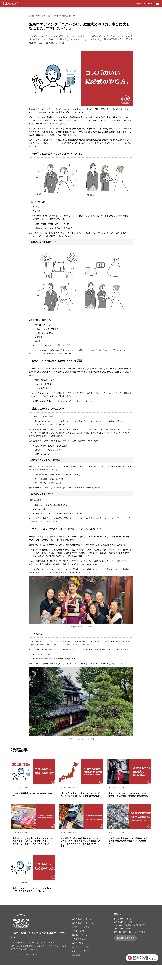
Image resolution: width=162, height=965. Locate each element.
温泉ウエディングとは (82, 918)
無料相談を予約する (125, 938)
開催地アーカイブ (80, 934)
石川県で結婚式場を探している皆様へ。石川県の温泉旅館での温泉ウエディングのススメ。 (128, 841)
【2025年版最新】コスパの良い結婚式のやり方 (33, 794)
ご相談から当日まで (81, 926)
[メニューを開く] (157, 3)
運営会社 (76, 954)
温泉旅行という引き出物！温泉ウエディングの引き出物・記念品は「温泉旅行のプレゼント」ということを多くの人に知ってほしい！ (32, 841)
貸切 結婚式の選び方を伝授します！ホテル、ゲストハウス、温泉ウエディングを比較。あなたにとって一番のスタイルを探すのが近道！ (81, 842)
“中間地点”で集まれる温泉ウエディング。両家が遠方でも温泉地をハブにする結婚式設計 (80, 794)
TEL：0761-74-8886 (122, 928)
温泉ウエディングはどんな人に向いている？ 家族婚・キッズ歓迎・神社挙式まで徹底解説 (128, 794)
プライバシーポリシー (82, 950)
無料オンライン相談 (144, 3)
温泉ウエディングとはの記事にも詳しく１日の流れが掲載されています (57, 466)
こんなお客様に (79, 938)
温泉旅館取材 (78, 942)
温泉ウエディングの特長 (83, 922)
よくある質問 (78, 930)
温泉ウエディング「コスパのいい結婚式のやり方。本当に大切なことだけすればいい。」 (32, 889)
